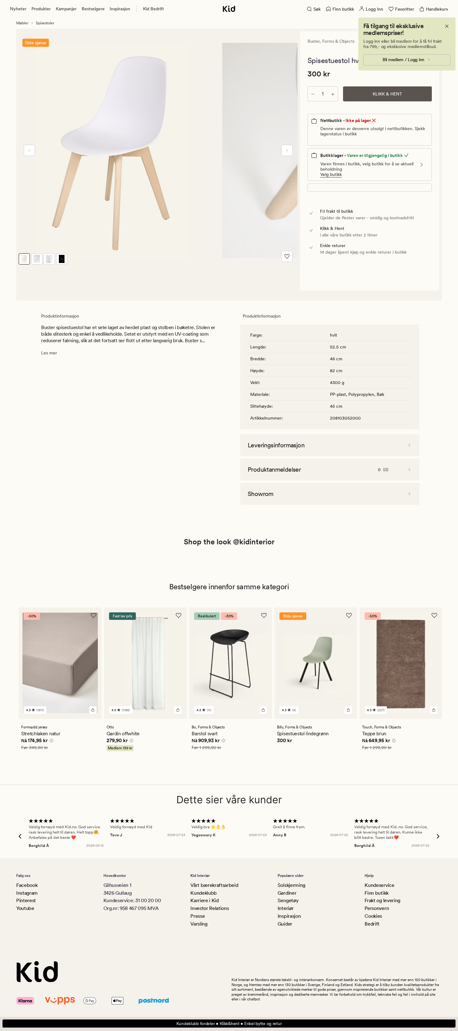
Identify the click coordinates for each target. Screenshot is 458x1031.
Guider (285, 924)
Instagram (27, 893)
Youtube (25, 908)
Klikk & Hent (387, 93)
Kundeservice (379, 885)
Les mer (49, 352)
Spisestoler (45, 23)
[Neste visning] (287, 150)
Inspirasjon (120, 8)
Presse (197, 916)
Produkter (41, 8)
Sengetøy (288, 900)
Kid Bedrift (153, 8)
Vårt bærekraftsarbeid (214, 885)
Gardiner (287, 893)
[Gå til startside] (229, 9)
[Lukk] (447, 26)
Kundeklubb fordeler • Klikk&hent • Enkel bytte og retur (229, 1023)
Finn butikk (376, 893)
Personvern (377, 908)
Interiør (285, 908)
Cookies (373, 916)
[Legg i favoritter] (287, 256)
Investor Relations (209, 908)
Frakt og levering (382, 900)
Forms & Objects (338, 41)
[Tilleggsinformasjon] (50, 741)
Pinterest (26, 900)
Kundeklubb (203, 893)
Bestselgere (93, 8)
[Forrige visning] (29, 150)
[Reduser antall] (312, 94)
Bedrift (372, 924)
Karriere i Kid (204, 900)
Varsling (198, 924)
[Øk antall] (332, 94)
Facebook (26, 885)
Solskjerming (291, 885)
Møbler (22, 23)
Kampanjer (66, 8)
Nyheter (18, 8)
